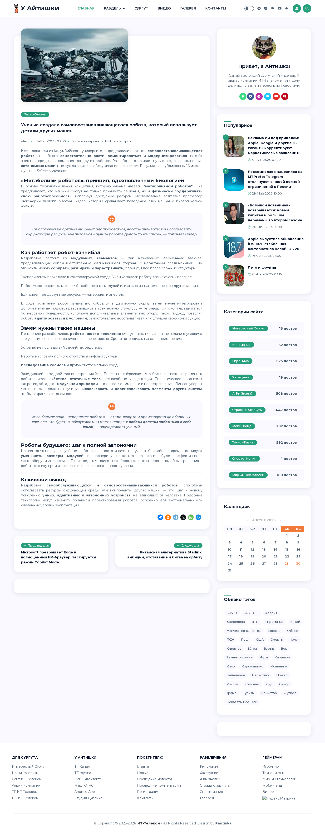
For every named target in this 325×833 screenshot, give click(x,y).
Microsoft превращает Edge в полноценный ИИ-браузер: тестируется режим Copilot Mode (58, 557)
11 (241, 549)
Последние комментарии (159, 785)
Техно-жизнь (35, 114)
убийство (269, 693)
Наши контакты (25, 773)
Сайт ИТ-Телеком (27, 779)
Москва (274, 631)
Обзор (292, 631)
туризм (249, 693)
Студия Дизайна (88, 798)
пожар (282, 675)
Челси (295, 639)
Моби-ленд (241, 426)
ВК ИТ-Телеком (25, 798)
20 (264, 556)
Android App (84, 792)
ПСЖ (230, 639)
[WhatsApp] (190, 518)
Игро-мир (240, 361)
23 (298, 556)
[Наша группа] (259, 8)
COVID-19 (251, 613)
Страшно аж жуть (247, 410)
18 (241, 556)
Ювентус (234, 648)
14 (275, 549)
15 (287, 549)
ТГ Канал (82, 766)
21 (275, 556)
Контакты (215, 8)
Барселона (236, 622)
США (260, 639)
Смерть (277, 639)
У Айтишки (39, 8)
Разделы (113, 8)
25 (241, 563)
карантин (282, 657)
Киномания (241, 345)
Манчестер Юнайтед (244, 631)
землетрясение (240, 657)
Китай (295, 622)
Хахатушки (240, 377)
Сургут (141, 8)
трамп (231, 693)
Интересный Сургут (248, 328)
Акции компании (26, 785)
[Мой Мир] (198, 518)
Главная (86, 8)
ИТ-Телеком (149, 823)
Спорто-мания (244, 458)
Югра (252, 648)
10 (229, 549)
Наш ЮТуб (84, 785)
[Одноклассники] (168, 518)
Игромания (274, 622)
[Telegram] (175, 518)
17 (229, 556)
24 (229, 563)
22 (287, 556)
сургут (284, 684)
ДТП (255, 622)
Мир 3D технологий (248, 475)
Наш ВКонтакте (88, 779)
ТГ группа (82, 773)
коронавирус (252, 666)
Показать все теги (242, 702)
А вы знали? (242, 393)
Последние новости (154, 779)
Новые (142, 773)
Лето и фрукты (262, 267)
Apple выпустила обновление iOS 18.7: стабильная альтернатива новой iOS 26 (276, 244)
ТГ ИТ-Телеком (25, 792)
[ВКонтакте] (160, 518)
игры (263, 657)
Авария (271, 613)
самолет (252, 684)
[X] (183, 518)
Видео (164, 8)
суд (269, 684)
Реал (245, 639)
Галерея (188, 8)
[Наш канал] (265, 8)
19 (252, 556)
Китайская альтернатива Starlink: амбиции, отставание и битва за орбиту (164, 554)
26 (252, 563)
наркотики (261, 675)
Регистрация (148, 792)
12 (252, 549)
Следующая (190, 545)
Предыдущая (38, 545)
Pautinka (223, 823)
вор (284, 648)
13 (264, 549)
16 (298, 549)
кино (231, 666)
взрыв (269, 648)
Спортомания (211, 792)
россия (233, 684)
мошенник (278, 666)
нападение (236, 675)
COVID (232, 613)
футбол (290, 693)
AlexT (25, 141)
